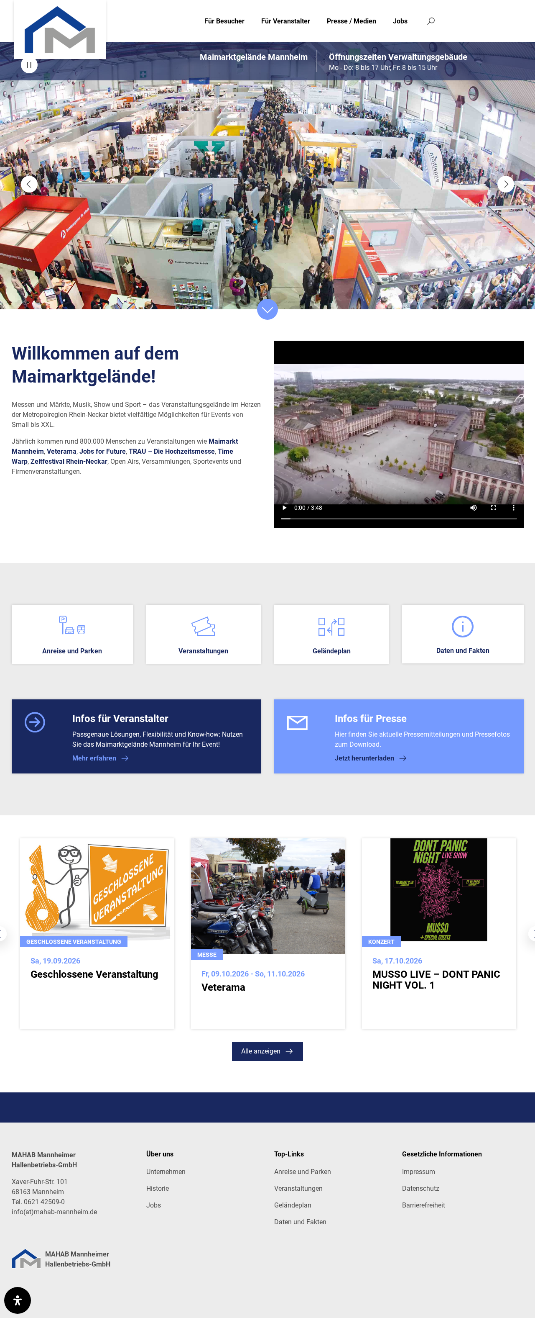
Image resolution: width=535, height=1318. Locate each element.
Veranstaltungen (298, 1188)
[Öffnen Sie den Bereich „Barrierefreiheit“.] (17, 1300)
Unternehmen (166, 1172)
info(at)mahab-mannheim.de (54, 1212)
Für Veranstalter (285, 21)
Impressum (418, 1172)
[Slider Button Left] (29, 184)
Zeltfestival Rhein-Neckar (69, 461)
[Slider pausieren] (29, 65)
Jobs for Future (102, 451)
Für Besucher (224, 21)
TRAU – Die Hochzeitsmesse (172, 451)
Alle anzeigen (260, 1051)
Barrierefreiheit (423, 1205)
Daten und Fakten (300, 1222)
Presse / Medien (351, 21)
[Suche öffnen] (431, 20)
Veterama (61, 451)
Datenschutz (420, 1188)
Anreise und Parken (302, 1172)
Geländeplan (292, 1205)
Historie (157, 1188)
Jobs (400, 21)
